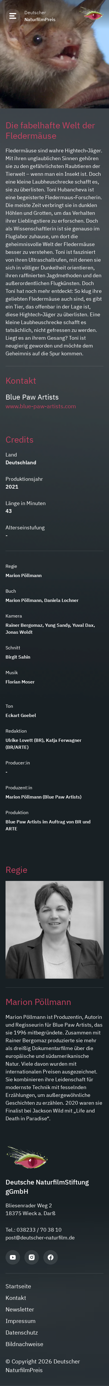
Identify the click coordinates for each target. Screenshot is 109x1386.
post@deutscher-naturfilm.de (40, 1237)
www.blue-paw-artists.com (41, 406)
